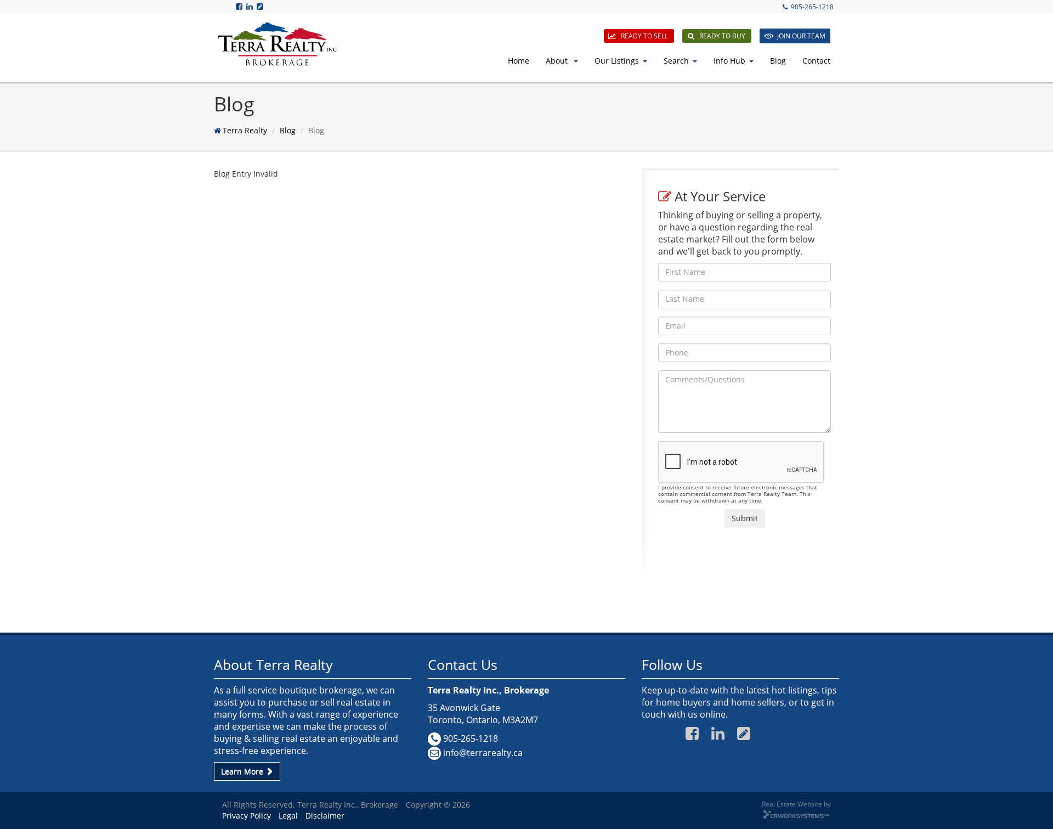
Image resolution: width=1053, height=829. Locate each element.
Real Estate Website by (796, 803)
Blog (778, 60)
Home (518, 60)
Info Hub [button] (729, 60)
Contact (816, 60)
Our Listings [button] (617, 60)
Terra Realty (245, 130)
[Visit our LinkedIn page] (250, 6)
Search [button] (676, 60)
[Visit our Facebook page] (240, 6)
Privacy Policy (246, 815)
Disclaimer (324, 815)
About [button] (558, 60)
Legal (288, 815)
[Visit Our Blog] (261, 6)
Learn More (243, 771)
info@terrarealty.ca (483, 753)
